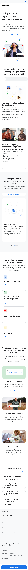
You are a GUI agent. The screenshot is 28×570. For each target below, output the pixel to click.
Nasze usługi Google (19, 555)
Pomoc (6, 558)
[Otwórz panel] (2, 2)
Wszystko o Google (7, 555)
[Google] (4, 550)
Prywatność (5, 553)
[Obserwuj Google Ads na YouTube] (7, 515)
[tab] (3, 79)
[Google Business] (5, 2)
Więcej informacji (14, 391)
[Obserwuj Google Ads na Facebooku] (11, 515)
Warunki (12, 553)
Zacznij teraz (14, 567)
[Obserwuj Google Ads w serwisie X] (3, 515)
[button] (14, 477)
